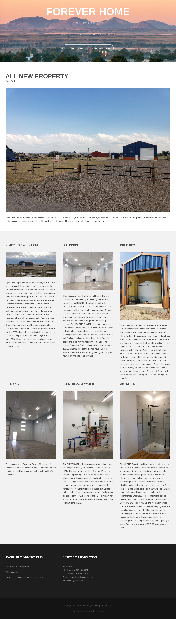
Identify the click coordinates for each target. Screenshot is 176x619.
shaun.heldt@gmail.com (79, 577)
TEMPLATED (79, 605)
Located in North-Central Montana (88, 48)
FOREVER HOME (88, 12)
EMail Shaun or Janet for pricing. (26, 578)
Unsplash (100, 605)
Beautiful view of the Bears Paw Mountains (88, 35)
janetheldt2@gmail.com (73, 581)
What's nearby (12, 572)
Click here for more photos (17, 566)
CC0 (108, 605)
